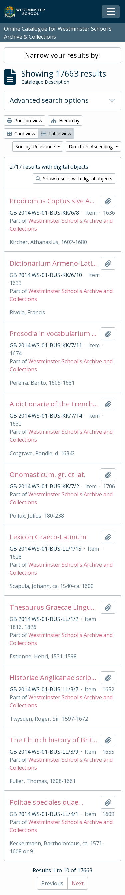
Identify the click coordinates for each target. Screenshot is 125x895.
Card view (24, 133)
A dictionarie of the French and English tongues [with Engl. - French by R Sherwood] (54, 404)
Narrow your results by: (62, 55)
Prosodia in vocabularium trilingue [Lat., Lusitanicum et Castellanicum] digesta (54, 334)
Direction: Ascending (91, 146)
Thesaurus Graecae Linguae (54, 607)
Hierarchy (68, 120)
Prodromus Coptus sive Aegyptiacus (54, 201)
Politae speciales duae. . (46, 802)
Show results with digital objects (77, 178)
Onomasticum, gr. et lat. (48, 475)
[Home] (27, 11)
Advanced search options (49, 100)
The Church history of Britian (54, 740)
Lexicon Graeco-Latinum (48, 537)
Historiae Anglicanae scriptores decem (54, 678)
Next (78, 883)
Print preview (27, 120)
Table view (59, 133)
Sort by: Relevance (35, 146)
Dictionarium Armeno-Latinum (54, 263)
